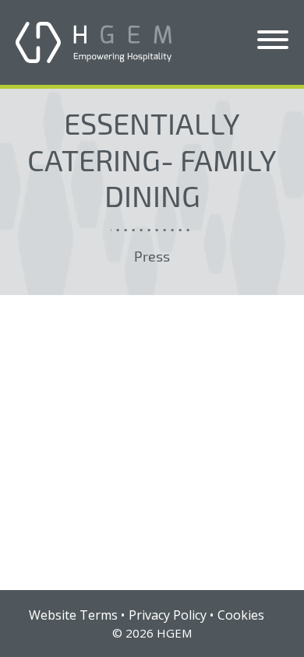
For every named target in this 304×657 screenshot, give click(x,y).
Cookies (240, 615)
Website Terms (73, 615)
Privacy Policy (168, 615)
